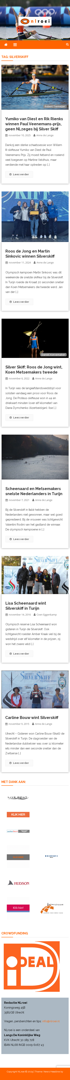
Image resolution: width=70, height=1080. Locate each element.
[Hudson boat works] (18, 882)
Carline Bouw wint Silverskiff (31, 717)
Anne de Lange (44, 135)
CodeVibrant (34, 1076)
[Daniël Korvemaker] (35, 338)
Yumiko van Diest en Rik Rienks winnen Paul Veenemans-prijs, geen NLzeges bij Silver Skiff (34, 124)
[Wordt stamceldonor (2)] (18, 908)
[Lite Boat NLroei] (18, 797)
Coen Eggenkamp (47, 614)
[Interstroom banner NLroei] (51, 908)
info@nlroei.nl (51, 1021)
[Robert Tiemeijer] (35, 87)
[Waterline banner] (18, 831)
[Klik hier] (18, 856)
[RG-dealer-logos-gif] (18, 814)
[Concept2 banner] (51, 856)
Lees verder (21, 174)
